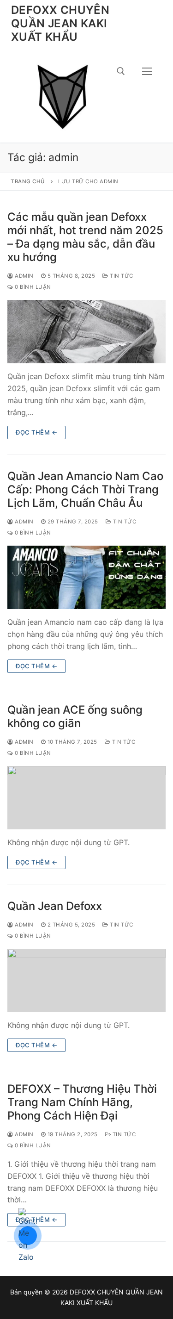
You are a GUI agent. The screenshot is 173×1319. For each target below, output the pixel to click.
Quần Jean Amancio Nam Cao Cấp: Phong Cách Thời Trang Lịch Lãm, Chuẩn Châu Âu (85, 489)
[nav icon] (147, 71)
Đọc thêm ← (36, 432)
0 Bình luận (32, 287)
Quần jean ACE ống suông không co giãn (75, 716)
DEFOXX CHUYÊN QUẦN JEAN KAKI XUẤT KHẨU (60, 23)
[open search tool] (121, 71)
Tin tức (120, 276)
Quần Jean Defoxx (54, 906)
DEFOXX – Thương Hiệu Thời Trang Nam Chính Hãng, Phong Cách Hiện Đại (82, 1102)
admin (23, 276)
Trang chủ (28, 181)
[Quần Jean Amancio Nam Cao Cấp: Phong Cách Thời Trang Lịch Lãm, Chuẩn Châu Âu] (86, 577)
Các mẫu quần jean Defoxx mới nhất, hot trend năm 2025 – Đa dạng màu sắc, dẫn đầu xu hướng (85, 237)
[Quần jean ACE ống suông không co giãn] (86, 797)
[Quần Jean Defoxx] (86, 980)
